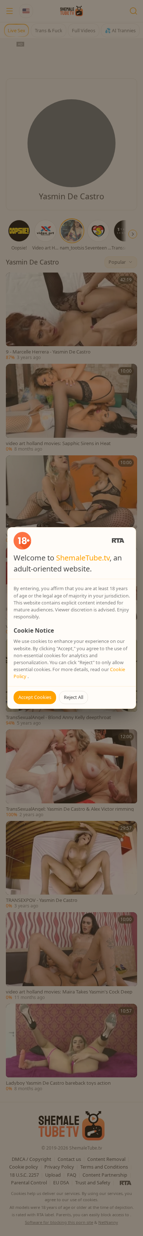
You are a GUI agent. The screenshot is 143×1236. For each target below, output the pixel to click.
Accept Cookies (34, 697)
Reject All (73, 697)
